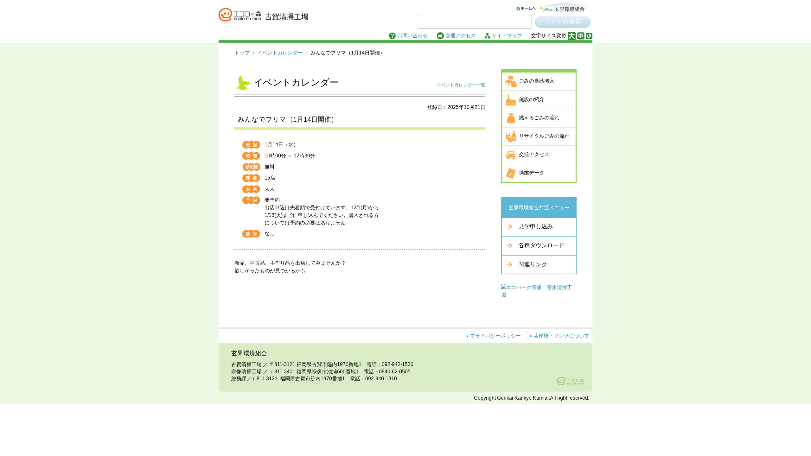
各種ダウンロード (541, 245)
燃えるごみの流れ (539, 117)
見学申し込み (536, 226)
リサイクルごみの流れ (544, 136)
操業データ (531, 172)
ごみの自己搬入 (536, 81)
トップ (242, 52)
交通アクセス (460, 35)
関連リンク (533, 264)
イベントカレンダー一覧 (461, 84)
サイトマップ (507, 35)
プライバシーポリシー (495, 336)
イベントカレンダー (280, 52)
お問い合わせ (412, 35)
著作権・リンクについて (561, 336)
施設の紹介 (531, 99)
